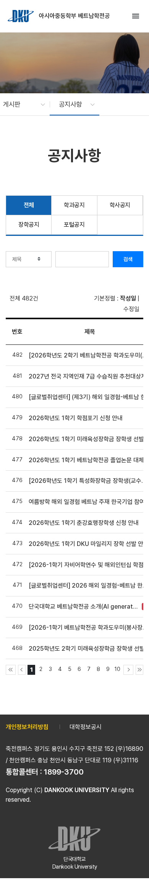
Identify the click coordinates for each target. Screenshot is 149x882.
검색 (128, 259)
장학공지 (28, 224)
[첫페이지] (11, 670)
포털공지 (74, 224)
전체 (29, 205)
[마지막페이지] (139, 670)
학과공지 (74, 205)
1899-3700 (64, 771)
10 (117, 669)
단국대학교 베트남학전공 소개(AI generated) (83, 606)
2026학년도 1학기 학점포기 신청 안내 (76, 418)
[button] (20, 104)
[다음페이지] (128, 670)
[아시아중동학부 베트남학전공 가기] (21, 16)
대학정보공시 (86, 727)
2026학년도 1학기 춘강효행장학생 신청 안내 (84, 522)
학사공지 (120, 205)
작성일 (128, 298)
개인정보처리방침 (27, 727)
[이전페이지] (22, 670)
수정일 (131, 309)
